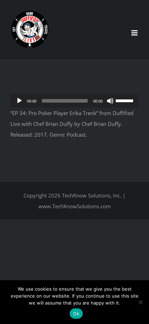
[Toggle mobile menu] (135, 33)
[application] (74, 101)
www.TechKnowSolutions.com (74, 206)
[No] (140, 302)
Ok (76, 313)
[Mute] (110, 100)
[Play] (19, 100)
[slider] (125, 100)
